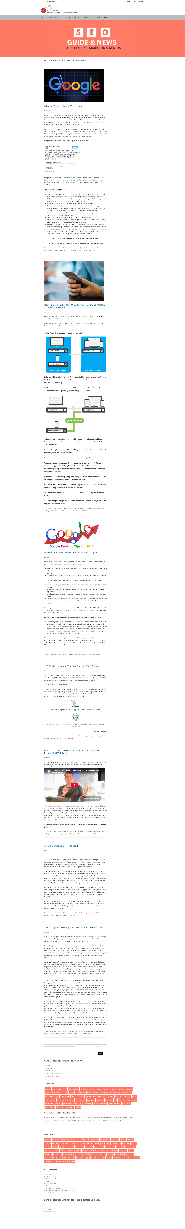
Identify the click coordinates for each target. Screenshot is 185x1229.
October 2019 (94, 1139)
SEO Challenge (59, 738)
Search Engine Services (70, 1104)
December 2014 (86, 1154)
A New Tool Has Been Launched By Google (58, 1121)
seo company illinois (114, 1104)
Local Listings (110, 1096)
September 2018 (116, 1143)
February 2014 (120, 1154)
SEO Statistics (54, 17)
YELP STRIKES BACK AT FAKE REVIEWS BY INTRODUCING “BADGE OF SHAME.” (112, 1117)
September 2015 (68, 1154)
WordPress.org (50, 1211)
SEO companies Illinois (100, 1104)
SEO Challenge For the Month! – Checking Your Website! (72, 666)
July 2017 (56, 1150)
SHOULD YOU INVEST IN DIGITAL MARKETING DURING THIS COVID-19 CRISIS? (67, 1117)
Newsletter (73, 243)
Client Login (131, 2)
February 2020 (65, 1139)
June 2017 (63, 1150)
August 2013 (79, 1158)
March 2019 (55, 1143)
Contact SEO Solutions (82, 17)
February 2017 (95, 1150)
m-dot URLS (62, 511)
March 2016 (48, 1154)
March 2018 (70, 1147)
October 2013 (70, 1158)
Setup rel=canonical (53, 458)
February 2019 (65, 1143)
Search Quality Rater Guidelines (72, 178)
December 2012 (49, 1161)
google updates (65, 1096)
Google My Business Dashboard (110, 1093)
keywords (101, 1096)
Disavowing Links (99, 736)
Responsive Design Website (71, 834)
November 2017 (109, 1147)
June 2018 (48, 1147)
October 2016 (114, 1150)
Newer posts (101, 1047)
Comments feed (50, 1209)
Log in (47, 1205)
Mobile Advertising (64, 508)
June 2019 (123, 1139)
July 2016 (130, 1150)
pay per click (109, 1100)
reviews (134, 1100)
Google (51, 250)
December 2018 (84, 1143)
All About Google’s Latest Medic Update (64, 106)
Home (43, 17)
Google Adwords (80, 1093)
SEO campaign (87, 1104)
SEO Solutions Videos (100, 17)
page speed (90, 1100)
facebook (60, 1093)
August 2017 (48, 1150)
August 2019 (115, 1139)
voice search (70, 1107)
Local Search (119, 1096)
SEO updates (60, 1107)
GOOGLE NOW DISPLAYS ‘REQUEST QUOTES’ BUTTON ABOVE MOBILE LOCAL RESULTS (96, 1121)
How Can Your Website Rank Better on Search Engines (71, 552)
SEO (83, 250)
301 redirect (54, 511)
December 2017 (99, 1147)
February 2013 (126, 1158)
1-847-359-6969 (48, 2)
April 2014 (103, 1154)
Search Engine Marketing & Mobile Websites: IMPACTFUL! (73, 927)
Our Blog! (140, 2)
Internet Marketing (90, 1096)
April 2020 (48, 1139)
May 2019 (130, 1139)
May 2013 (101, 1158)
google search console (51, 1096)
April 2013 (109, 1158)
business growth (62, 1089)
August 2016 (123, 1150)
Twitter (86, 141)
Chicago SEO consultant (126, 1089)
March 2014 (110, 1154)
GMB (66, 1093)
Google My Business (93, 1093)
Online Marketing (80, 1100)
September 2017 (130, 1147)
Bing (53, 1089)
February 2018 (79, 1147)
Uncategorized (102, 508)
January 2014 (129, 1154)
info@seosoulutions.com (67, 2)
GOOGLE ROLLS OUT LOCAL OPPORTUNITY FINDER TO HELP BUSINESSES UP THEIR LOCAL (71, 1124)
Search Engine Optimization (67, 248)
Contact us (56, 238)
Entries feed (49, 1207)
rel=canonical (70, 511)
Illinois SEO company (77, 1096)
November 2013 (60, 1158)
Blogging (48, 1174)
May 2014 (95, 1154)
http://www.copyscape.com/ (53, 694)
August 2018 (125, 1143)
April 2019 (48, 1143)
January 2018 (89, 1147)
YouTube (78, 1107)
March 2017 (85, 1150)
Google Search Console (53, 1179)
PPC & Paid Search (51, 1186)
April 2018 (62, 1147)
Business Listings (74, 1089)
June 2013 (94, 1158)
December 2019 (84, 1139)
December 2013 (49, 1158)
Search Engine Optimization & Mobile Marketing (89, 248)
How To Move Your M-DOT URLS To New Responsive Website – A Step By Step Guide (75, 306)
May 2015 (77, 1154)
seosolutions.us (50, 1107)
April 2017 (78, 1150)
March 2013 (117, 1158)
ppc (115, 1100)
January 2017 (104, 1150)
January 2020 (74, 1139)
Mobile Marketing (56, 1034)
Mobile (96, 913)
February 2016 (57, 1154)
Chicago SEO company (110, 1089)
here (57, 612)
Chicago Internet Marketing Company (91, 1089)
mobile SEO (60, 1100)
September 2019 (105, 1139)
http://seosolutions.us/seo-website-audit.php (87, 710)
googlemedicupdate (59, 250)
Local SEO (127, 1096)
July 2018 (133, 1143)
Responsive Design (57, 834)
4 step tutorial (63, 316)
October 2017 (120, 1147)
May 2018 (55, 1147)
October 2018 (105, 1143)
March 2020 (55, 1139)
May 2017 (70, 1150)
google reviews (126, 1093)
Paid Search (99, 1100)
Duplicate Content (49, 738)
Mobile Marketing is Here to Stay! (61, 845)
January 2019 (74, 1143)
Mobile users (70, 1100)
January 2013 (135, 1158)
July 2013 (87, 1158)
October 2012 (70, 1161)
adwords (47, 1089)
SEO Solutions (66, 17)
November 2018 (95, 1143)
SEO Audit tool (48, 610)
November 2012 (60, 1161)
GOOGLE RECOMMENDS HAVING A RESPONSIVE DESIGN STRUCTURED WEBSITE (71, 751)
